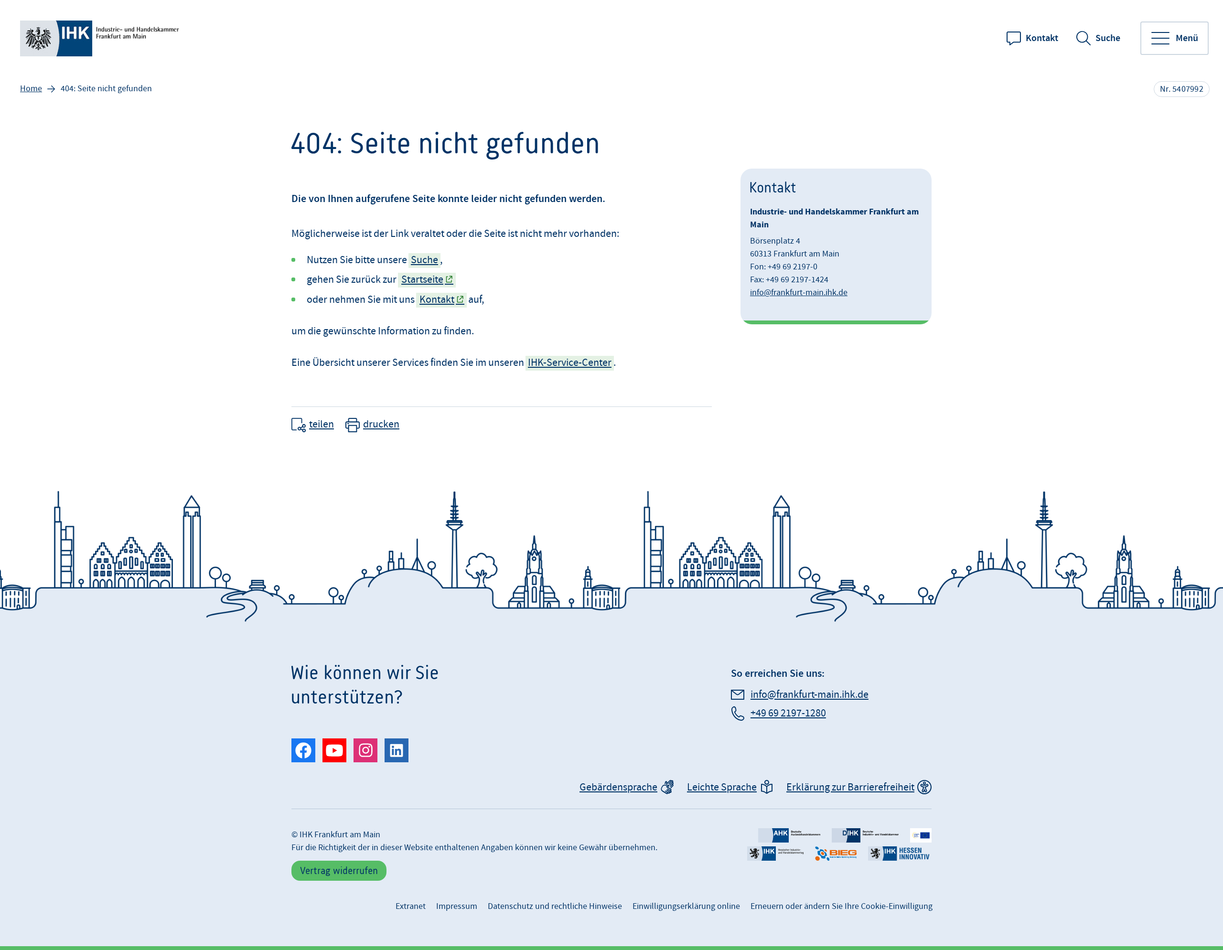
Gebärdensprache (618, 787)
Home (31, 88)
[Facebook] (303, 750)
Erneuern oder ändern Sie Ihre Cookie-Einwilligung (842, 906)
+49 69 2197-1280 (788, 713)
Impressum (456, 906)
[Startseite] (101, 38)
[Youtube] (334, 750)
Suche (1107, 38)
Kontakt (1042, 38)
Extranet (411, 906)
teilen (321, 424)
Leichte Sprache (722, 787)
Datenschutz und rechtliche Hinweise (555, 906)
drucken (381, 424)
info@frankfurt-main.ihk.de (799, 293)
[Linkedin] (396, 750)
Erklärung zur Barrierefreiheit (850, 787)
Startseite (422, 280)
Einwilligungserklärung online (686, 906)
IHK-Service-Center (570, 363)
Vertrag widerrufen (339, 870)
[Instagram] (365, 750)
